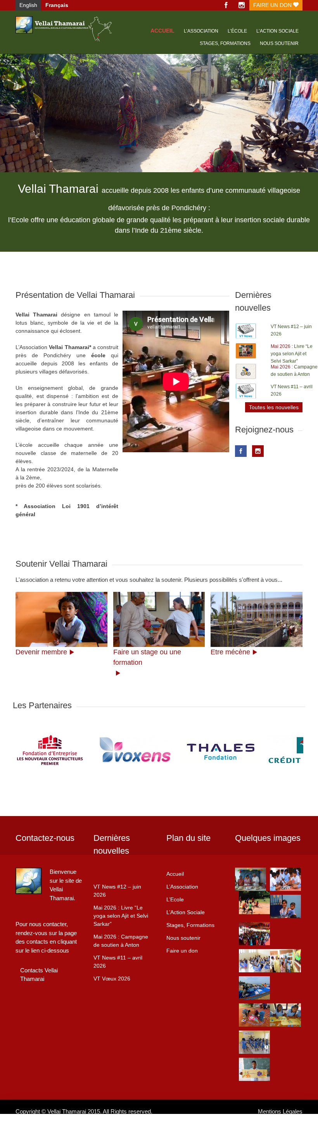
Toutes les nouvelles (274, 407)
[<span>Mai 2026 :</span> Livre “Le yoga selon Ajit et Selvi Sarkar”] (246, 350)
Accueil (162, 31)
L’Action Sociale (185, 912)
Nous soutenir (279, 43)
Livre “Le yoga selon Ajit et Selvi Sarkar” (292, 354)
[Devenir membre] (61, 619)
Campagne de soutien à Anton (120, 941)
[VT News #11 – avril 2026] (246, 391)
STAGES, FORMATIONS (225, 43)
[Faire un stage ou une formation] (159, 619)
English (28, 5)
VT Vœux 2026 (111, 978)
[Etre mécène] (256, 619)
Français (56, 5)
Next (306, 143)
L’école (237, 31)
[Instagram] (241, 5)
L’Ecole (175, 899)
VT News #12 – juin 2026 (117, 891)
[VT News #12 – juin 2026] (246, 331)
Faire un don (273, 5)
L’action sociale (277, 31)
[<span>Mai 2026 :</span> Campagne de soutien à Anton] (246, 371)
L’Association (201, 31)
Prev (23, 750)
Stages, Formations (190, 925)
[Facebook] (226, 5)
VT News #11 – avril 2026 (117, 962)
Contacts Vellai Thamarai (39, 974)
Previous (11, 143)
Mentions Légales (280, 1111)
